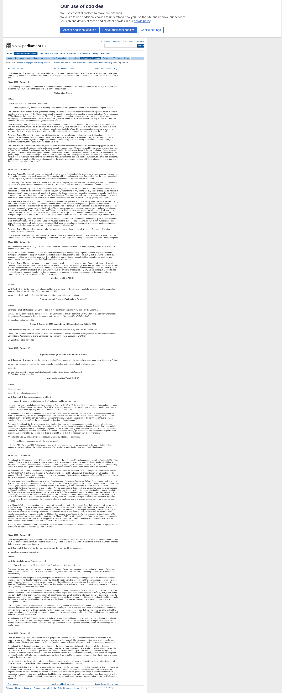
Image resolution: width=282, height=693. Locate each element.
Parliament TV (109, 58)
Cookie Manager (109, 688)
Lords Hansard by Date (107, 63)
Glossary (18, 688)
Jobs (54, 688)
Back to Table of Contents (63, 68)
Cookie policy (97, 688)
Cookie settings (151, 29)
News (119, 58)
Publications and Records (61, 63)
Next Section (13, 684)
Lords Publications (78, 63)
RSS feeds (129, 41)
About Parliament (68, 53)
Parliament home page (24, 63)
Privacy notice (87, 688)
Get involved (84, 53)
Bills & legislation (59, 58)
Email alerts (117, 41)
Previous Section (15, 68)
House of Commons (15, 58)
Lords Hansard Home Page (106, 68)
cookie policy (142, 21)
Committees (74, 58)
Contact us (140, 41)
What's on (45, 58)
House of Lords (32, 58)
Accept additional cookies (79, 29)
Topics (126, 58)
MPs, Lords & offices (48, 53)
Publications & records (90, 58)
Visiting (95, 53)
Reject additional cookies (118, 29)
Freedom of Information (42, 688)
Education (105, 53)
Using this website (64, 688)
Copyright (76, 688)
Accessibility (105, 41)
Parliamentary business (25, 53)
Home (9, 53)
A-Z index (9, 688)
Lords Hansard (92, 63)
